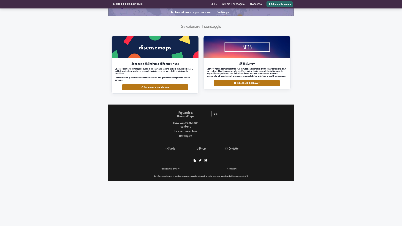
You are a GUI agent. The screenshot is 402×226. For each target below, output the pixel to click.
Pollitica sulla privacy (170, 168)
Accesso (257, 3)
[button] (128, 4)
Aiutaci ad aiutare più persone (191, 12)
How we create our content (185, 124)
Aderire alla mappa (280, 3)
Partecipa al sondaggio (156, 87)
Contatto (233, 148)
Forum (202, 148)
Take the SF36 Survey (248, 82)
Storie (171, 148)
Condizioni (231, 168)
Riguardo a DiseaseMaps (185, 114)
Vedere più (223, 12)
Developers (185, 135)
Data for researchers (185, 131)
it (216, 113)
